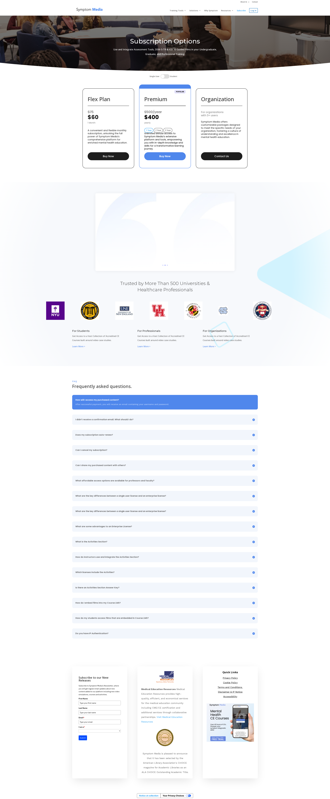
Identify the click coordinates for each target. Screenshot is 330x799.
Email (81, 717)
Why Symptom (211, 11)
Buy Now (108, 156)
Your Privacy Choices (173, 795)
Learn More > (78, 346)
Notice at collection (148, 795)
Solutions (193, 11)
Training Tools (176, 11)
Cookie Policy (230, 682)
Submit (83, 738)
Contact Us (221, 156)
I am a (82, 727)
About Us (243, 2)
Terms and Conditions (230, 687)
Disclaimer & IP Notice (230, 691)
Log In (253, 10)
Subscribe (241, 11)
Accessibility (230, 696)
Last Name (83, 708)
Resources (226, 11)
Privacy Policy (230, 678)
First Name (83, 698)
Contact (255, 2)
